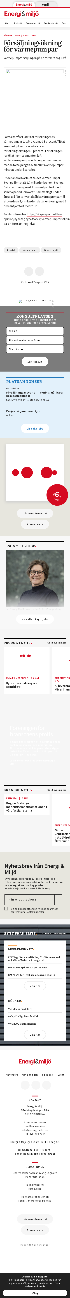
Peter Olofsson (35, 1177)
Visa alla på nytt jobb (35, 619)
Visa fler (35, 986)
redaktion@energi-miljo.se (35, 1200)
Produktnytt (51, 23)
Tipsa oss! (47, 1074)
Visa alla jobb (35, 428)
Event (61, 1074)
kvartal (11, 250)
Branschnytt (33, 23)
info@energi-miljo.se (35, 1130)
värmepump (29, 250)
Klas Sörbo (35, 1188)
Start (7, 23)
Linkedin (35, 1085)
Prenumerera (35, 524)
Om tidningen (30, 1074)
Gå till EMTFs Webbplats (54, 933)
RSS (46, 1085)
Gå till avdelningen (56, 643)
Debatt (18, 23)
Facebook (25, 1085)
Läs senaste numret (35, 513)
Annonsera (12, 1074)
